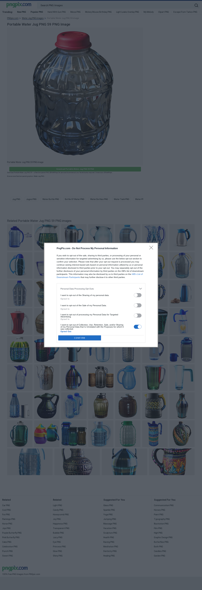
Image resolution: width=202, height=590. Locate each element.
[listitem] (101, 288)
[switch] (138, 295)
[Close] (152, 248)
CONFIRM (79, 338)
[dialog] (101, 295)
